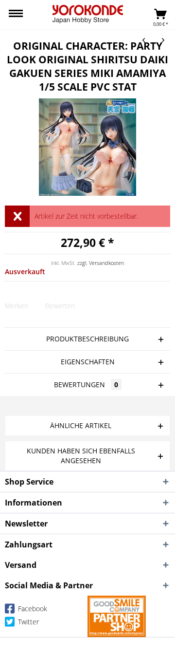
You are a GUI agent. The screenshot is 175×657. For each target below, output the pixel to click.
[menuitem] (16, 14)
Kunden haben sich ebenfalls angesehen (81, 455)
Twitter (27, 621)
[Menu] (16, 14)
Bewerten (60, 305)
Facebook (31, 608)
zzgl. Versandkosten (100, 262)
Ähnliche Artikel (80, 425)
